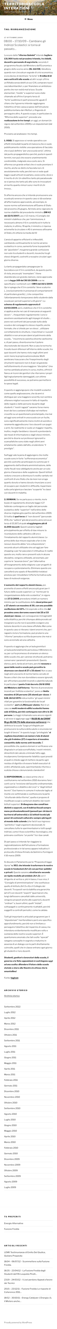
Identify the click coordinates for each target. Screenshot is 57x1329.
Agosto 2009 (10, 1181)
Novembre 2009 (12, 1165)
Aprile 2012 (9, 1018)
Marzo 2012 (9, 1023)
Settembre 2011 (12, 1040)
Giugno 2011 (10, 1057)
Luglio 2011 (9, 1052)
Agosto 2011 (10, 1046)
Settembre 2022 (12, 1006)
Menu (30, 19)
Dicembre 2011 (11, 1029)
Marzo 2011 (9, 1074)
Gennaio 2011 (10, 1085)
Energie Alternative (13, 1223)
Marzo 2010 (10, 1142)
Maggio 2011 (10, 1063)
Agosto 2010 (10, 1114)
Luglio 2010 (10, 1119)
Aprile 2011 (9, 1069)
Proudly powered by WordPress (18, 1322)
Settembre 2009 (12, 1176)
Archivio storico (12, 996)
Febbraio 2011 (11, 1080)
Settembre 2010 (12, 1108)
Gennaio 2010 (11, 1153)
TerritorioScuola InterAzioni (24, 6)
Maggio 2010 (10, 1131)
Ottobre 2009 (11, 1170)
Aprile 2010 (9, 1136)
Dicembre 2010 (11, 1091)
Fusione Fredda (11, 1229)
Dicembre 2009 (12, 1159)
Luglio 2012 (9, 1012)
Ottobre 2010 (10, 1102)
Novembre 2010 (12, 1097)
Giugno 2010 (10, 1125)
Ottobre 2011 (10, 1035)
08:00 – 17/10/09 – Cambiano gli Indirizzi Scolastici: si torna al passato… (25, 45)
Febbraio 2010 (11, 1148)
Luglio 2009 (10, 1187)
